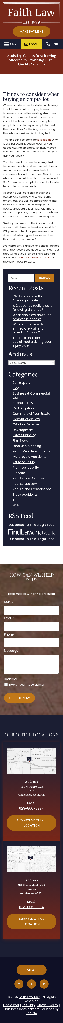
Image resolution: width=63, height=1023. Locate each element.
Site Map (28, 1005)
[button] (10, 44)
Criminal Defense (26, 424)
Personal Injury (24, 462)
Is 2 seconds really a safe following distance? (32, 308)
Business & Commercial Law (31, 395)
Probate (19, 473)
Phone (9, 634)
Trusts (17, 500)
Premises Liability (26, 468)
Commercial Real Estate (31, 414)
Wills (16, 505)
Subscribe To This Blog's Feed (31, 539)
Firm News (21, 441)
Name (8, 601)
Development (23, 430)
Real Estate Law (25, 484)
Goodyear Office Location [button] (31, 823)
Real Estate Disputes (28, 478)
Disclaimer (10, 679)
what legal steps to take (35, 257)
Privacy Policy (47, 1005)
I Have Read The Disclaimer (27, 684)
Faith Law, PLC (29, 997)
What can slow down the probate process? (32, 317)
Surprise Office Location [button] (31, 921)
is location (44, 140)
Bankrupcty (21, 383)
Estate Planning (24, 435)
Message (11, 650)
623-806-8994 (31, 808)
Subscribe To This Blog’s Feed (31, 525)
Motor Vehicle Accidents (31, 451)
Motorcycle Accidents (30, 457)
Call (54, 44)
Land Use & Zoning (27, 446)
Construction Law (26, 419)
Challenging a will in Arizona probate (28, 298)
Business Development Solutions (29, 1009)
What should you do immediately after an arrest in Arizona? (29, 328)
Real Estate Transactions (32, 489)
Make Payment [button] (31, 31)
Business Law (23, 403)
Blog (16, 388)
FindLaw (31, 1013)
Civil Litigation (23, 408)
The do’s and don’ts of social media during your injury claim (32, 342)
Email (9, 618)
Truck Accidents (25, 495)
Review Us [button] (32, 970)
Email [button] (33, 44)
